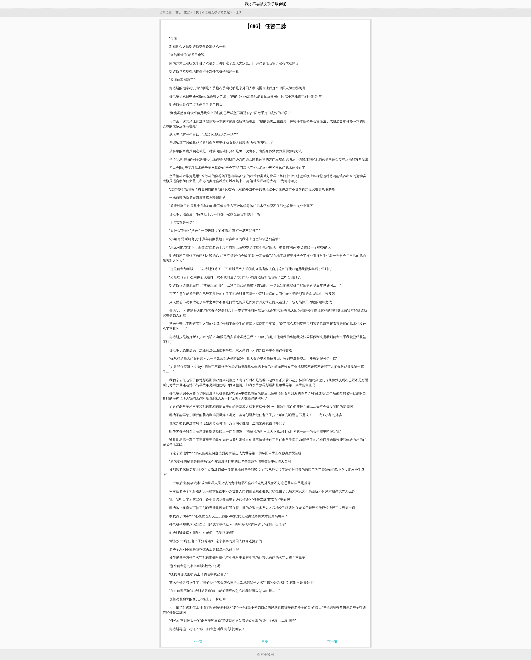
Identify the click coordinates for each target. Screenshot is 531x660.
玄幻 (187, 12)
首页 (178, 12)
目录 (238, 12)
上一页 (197, 642)
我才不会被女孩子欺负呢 (213, 12)
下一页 (332, 642)
